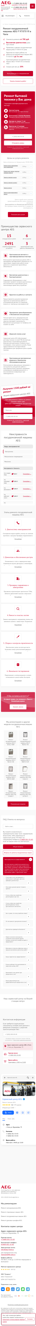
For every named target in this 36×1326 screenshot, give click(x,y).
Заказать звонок (18, 707)
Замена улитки (8, 188)
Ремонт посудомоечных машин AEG (14, 1216)
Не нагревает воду (7, 481)
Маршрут (10, 1112)
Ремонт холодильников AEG (11, 1208)
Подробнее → (27, 474)
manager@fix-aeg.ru (8, 1255)
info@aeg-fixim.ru (7, 1250)
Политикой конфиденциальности (22, 1040)
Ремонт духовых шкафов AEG (11, 1220)
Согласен (30, 1319)
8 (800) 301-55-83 (7, 1244)
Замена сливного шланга (10, 182)
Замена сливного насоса (10, 177)
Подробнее (18, 539)
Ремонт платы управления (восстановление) (11, 166)
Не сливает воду (7, 474)
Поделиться (3, 1289)
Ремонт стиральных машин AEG (12, 1212)
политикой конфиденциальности (20, 421)
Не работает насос (6, 496)
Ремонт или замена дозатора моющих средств (11, 172)
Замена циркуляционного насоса (11, 193)
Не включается (7, 488)
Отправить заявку (18, 143)
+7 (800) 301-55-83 (20, 3)
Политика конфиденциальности (18, 1305)
